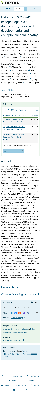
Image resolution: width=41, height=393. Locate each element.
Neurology (26, 351)
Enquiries (7, 385)
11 (27, 66)
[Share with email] (32, 313)
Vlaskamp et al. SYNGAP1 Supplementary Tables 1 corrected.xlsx (14, 137)
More (33, 9)
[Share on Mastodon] (23, 313)
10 (10, 66)
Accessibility (17, 376)
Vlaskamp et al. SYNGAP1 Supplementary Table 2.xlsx (14, 121)
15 (2, 85)
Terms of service (33, 376)
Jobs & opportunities (21, 390)
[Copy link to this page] (36, 313)
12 (29, 70)
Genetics (6, 329)
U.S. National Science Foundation (15, 340)
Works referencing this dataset (19, 294)
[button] (20, 110)
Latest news (21, 385)
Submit (7, 9)
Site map (32, 381)
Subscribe (36, 385)
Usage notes (8, 287)
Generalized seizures (19, 333)
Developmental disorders (20, 329)
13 (9, 73)
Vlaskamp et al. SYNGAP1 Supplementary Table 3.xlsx (14, 128)
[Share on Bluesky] (15, 313)
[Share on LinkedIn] (11, 313)
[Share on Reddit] (19, 313)
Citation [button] (6, 303)
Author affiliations (7, 90)
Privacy (4, 376)
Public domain (16, 318)
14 (31, 73)
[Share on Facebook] (28, 313)
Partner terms (11, 381)
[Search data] (25, 9)
